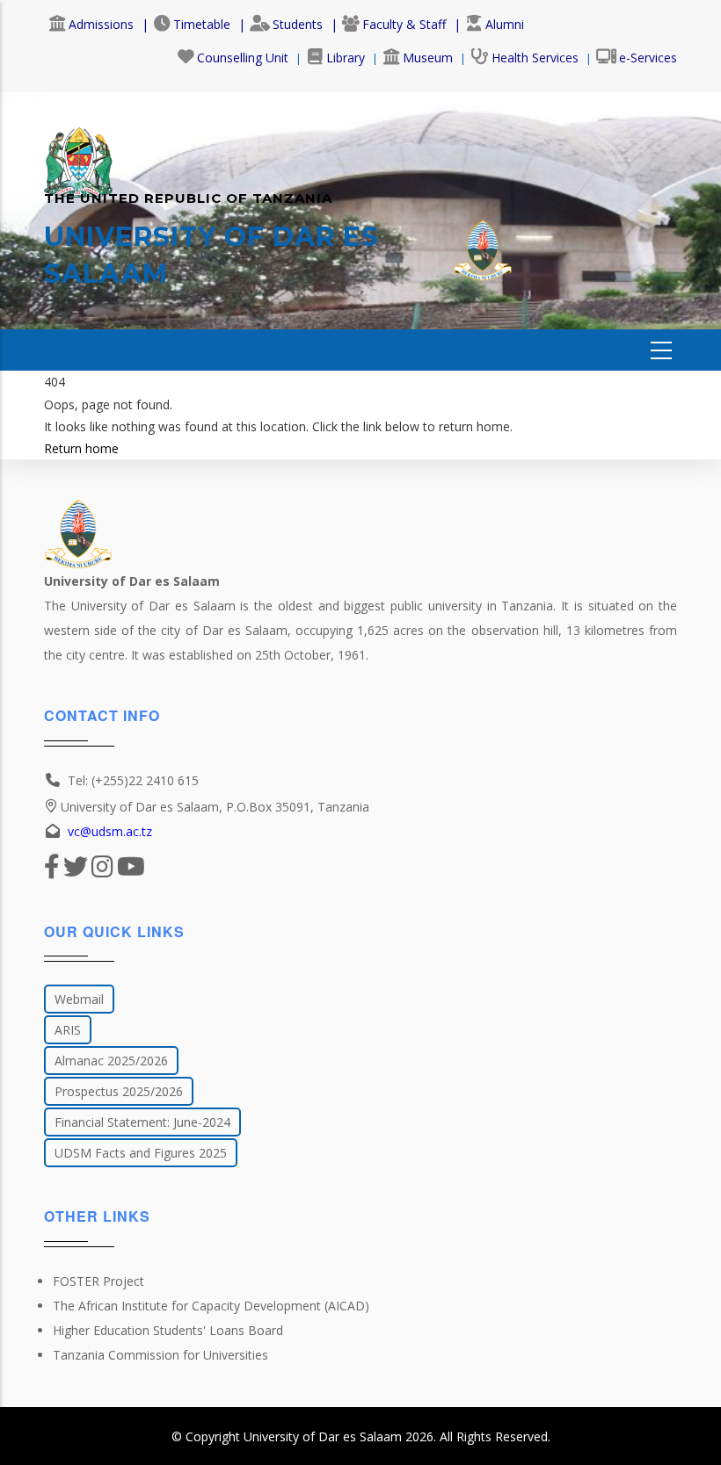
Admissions (101, 24)
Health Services (535, 57)
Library (345, 57)
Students (298, 24)
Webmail (79, 999)
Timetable (201, 24)
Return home (81, 448)
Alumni (504, 24)
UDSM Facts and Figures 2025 (141, 1152)
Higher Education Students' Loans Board (168, 1330)
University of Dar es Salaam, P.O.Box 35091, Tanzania (215, 806)
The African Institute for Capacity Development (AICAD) (211, 1305)
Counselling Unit (242, 57)
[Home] (78, 154)
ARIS (68, 1029)
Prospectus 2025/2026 (119, 1091)
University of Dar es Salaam (323, 1436)
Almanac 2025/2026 (111, 1060)
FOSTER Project (98, 1281)
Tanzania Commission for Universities (160, 1354)
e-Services (648, 57)
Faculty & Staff (404, 24)
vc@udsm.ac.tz (110, 831)
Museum (428, 57)
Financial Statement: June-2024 (142, 1122)
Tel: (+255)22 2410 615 (133, 780)
